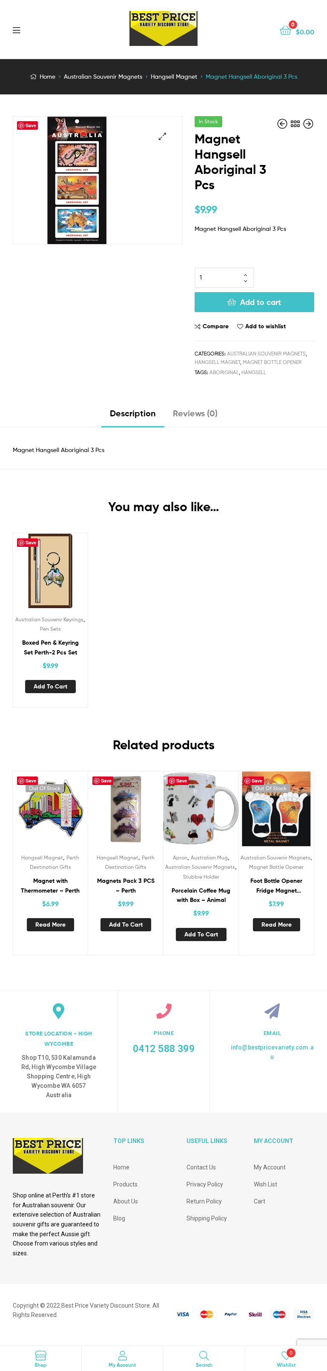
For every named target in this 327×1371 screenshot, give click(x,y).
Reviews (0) (195, 413)
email (272, 1033)
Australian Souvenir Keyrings (49, 619)
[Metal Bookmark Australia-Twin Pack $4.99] (308, 124)
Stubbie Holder (201, 876)
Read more (50, 924)
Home (47, 76)
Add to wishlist (265, 326)
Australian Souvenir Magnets (103, 76)
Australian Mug (209, 857)
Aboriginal (224, 372)
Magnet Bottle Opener (272, 362)
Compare (216, 326)
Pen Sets (50, 629)
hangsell (253, 372)
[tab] (132, 417)
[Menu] (34, 29)
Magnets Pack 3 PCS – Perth (126, 885)
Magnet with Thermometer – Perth (50, 885)
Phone (164, 1033)
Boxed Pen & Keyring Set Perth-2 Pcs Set (50, 647)
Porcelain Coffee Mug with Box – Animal (201, 895)
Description (133, 413)
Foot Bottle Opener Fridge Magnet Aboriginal (276, 886)
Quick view (60, 574)
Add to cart (260, 302)
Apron (180, 857)
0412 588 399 (163, 1049)
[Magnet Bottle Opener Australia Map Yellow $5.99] (283, 124)
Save (31, 125)
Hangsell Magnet (174, 76)
